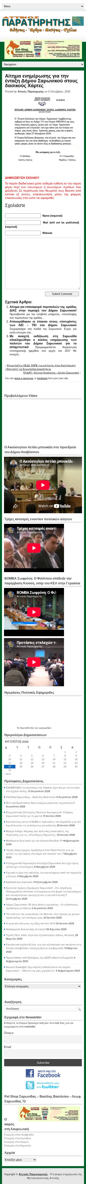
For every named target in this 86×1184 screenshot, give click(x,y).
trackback (42, 378)
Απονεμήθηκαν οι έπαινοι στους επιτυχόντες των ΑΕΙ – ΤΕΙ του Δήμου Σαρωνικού (43, 323)
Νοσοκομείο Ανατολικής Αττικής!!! (26, 929)
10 (9, 759)
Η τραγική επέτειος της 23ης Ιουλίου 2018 (30, 923)
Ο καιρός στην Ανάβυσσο (19, 1134)
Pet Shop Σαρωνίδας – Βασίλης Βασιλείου (31, 797)
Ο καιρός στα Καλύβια (17, 1138)
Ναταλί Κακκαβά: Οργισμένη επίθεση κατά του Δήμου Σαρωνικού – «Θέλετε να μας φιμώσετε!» (38, 968)
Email (7, 1047)
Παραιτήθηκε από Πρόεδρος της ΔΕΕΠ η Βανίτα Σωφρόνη (39, 957)
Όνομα (9, 1033)
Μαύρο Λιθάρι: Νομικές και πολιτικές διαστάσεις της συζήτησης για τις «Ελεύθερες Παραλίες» (37, 832)
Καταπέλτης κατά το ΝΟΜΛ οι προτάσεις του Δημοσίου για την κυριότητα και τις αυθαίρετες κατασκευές (43, 823)
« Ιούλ (7, 773)
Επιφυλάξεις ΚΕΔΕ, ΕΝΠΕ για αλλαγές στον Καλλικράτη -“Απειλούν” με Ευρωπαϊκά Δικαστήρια (40, 367)
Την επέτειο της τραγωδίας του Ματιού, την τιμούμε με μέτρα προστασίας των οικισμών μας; (42, 915)
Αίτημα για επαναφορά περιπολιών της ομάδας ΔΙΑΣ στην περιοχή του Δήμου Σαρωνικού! (43, 308)
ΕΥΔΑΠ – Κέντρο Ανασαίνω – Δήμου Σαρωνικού (51, 372)
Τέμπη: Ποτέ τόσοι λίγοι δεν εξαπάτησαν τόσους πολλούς (40, 935)
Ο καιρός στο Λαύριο (16, 1141)
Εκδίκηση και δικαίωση (19, 882)
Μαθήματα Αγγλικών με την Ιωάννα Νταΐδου (32, 840)
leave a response (23, 378)
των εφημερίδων (42, 727)
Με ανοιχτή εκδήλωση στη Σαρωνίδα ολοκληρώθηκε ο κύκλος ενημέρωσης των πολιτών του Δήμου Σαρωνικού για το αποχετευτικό (43, 341)
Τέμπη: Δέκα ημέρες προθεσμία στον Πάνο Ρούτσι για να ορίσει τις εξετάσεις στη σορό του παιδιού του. (40, 851)
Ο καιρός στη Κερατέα (17, 1145)
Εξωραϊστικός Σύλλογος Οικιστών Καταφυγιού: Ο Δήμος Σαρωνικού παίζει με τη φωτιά (39, 813)
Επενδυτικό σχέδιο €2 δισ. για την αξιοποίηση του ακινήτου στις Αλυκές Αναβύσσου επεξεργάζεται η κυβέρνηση (44, 946)
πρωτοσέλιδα (27, 727)
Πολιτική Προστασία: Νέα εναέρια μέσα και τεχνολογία (39, 802)
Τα (18, 727)
